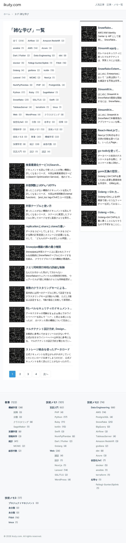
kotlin (49, 70)
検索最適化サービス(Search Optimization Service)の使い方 (44, 166)
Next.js (49, 77)
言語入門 (19, 151)
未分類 (14, 507)
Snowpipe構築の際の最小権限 (43, 246)
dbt (62, 55)
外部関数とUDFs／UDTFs (41, 185)
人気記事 (99, 4)
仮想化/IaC (20, 122)
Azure (47, 48)
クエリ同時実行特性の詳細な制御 (45, 267)
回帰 (63, 122)
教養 (36, 137)
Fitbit (61, 63)
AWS (33, 48)
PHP (40, 85)
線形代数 (49, 144)
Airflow (33, 40)
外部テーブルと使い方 (39, 205)
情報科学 (19, 129)
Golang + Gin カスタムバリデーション (109, 193)
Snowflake (21, 100)
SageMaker (50, 92)
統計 (34, 144)
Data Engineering (44, 55)
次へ (45, 374)
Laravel (19, 77)
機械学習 (52, 137)
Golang (18, 70)
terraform (42, 107)
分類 (36, 122)
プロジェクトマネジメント (24, 503)
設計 (34, 151)
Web (17, 114)
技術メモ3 (20, 137)
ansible (18, 48)
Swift (54, 100)
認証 (46, 151)
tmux (57, 107)
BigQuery (103, 426)
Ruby (34, 92)
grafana (34, 70)
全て (18, 40)
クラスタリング (54, 114)
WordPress (33, 114)
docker (18, 63)
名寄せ (49, 122)
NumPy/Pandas (22, 85)
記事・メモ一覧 (115, 4)
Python (19, 92)
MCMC (35, 77)
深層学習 (19, 144)
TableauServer (22, 107)
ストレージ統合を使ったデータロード (48, 349)
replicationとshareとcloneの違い (45, 226)
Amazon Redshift (53, 40)
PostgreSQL (57, 85)
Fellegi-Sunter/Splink (40, 63)
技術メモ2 (55, 129)
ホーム (7, 14)
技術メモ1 (37, 129)
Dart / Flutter (21, 55)
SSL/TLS (39, 100)
